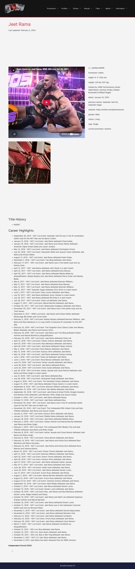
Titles (98, 8)
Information (120, 8)
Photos (75, 8)
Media (108, 8)
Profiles (64, 8)
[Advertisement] (67, 49)
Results (87, 8)
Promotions (51, 8)
